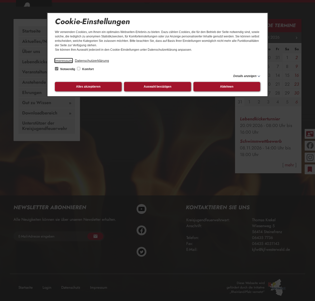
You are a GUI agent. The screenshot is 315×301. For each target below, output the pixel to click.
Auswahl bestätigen (157, 86)
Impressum (63, 61)
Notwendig (68, 69)
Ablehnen (226, 86)
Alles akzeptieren (88, 86)
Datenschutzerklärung (92, 61)
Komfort (87, 69)
